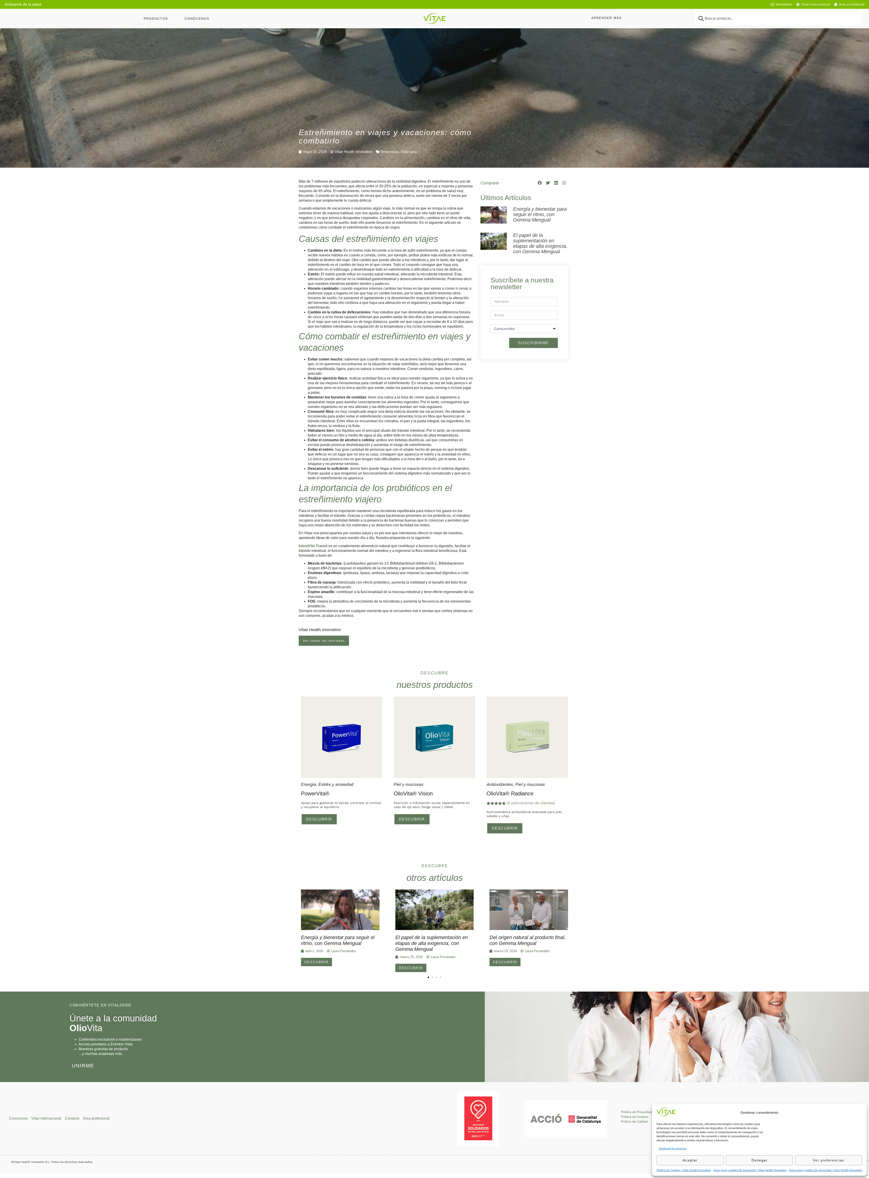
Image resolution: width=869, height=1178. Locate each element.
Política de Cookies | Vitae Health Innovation (684, 1170)
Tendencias (389, 152)
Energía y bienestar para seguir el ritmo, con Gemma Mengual (540, 214)
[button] (540, 183)
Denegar (759, 1160)
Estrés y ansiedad (335, 784)
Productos (156, 18)
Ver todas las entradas (324, 640)
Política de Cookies (634, 1116)
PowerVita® (315, 793)
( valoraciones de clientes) (531, 803)
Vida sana (409, 152)
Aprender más (606, 18)
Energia (308, 784)
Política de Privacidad (636, 1112)
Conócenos (197, 18)
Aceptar (690, 1160)
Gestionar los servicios (673, 1148)
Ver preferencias (828, 1160)
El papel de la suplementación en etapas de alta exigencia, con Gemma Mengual (540, 243)
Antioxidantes (500, 784)
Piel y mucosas (408, 784)
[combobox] (778, 18)
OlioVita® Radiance (510, 793)
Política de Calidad (634, 1121)
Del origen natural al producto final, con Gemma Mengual (527, 940)
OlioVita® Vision (413, 793)
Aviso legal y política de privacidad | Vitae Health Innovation (750, 1170)
